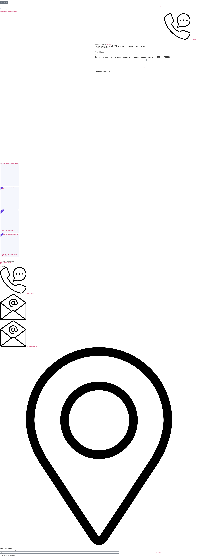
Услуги (1, 11)
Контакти (16, 11)
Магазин (8, 11)
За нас (11, 11)
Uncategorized (110, 44)
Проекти (4, 11)
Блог (13, 11)
